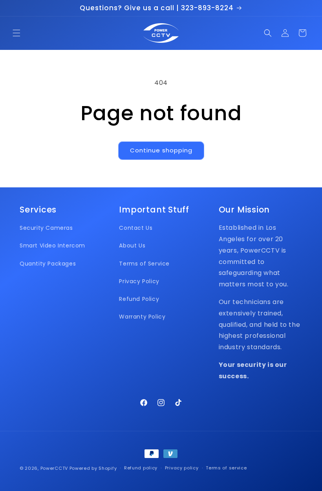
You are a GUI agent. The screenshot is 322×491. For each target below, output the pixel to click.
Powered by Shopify (93, 468)
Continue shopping (161, 150)
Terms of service (226, 468)
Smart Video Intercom (52, 245)
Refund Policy (139, 299)
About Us (132, 245)
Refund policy (140, 468)
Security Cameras (46, 228)
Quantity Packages (48, 263)
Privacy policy (182, 468)
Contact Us (135, 228)
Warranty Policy (142, 317)
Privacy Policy (139, 281)
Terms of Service (144, 263)
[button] (16, 33)
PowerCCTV (54, 468)
